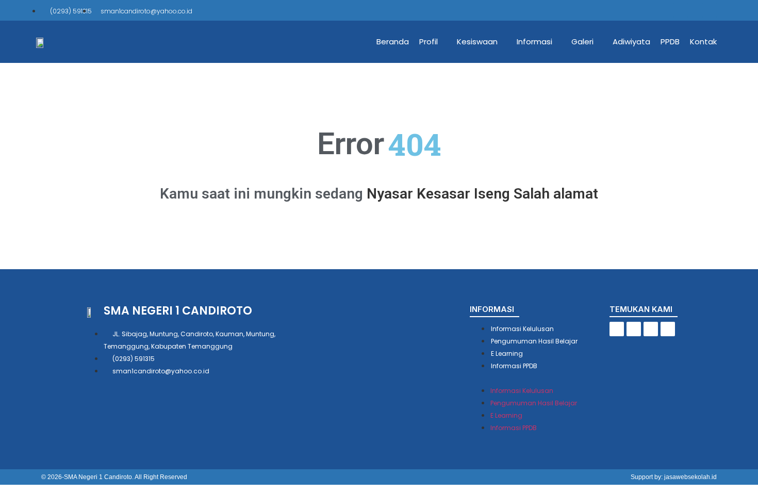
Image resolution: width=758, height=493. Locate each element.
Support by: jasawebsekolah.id (674, 477)
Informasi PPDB (514, 365)
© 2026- (52, 477)
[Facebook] (666, 10)
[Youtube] (709, 10)
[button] (539, 377)
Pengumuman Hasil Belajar (534, 341)
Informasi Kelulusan (522, 328)
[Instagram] (695, 10)
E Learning (507, 353)
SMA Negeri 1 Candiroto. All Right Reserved (125, 477)
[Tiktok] (680, 10)
